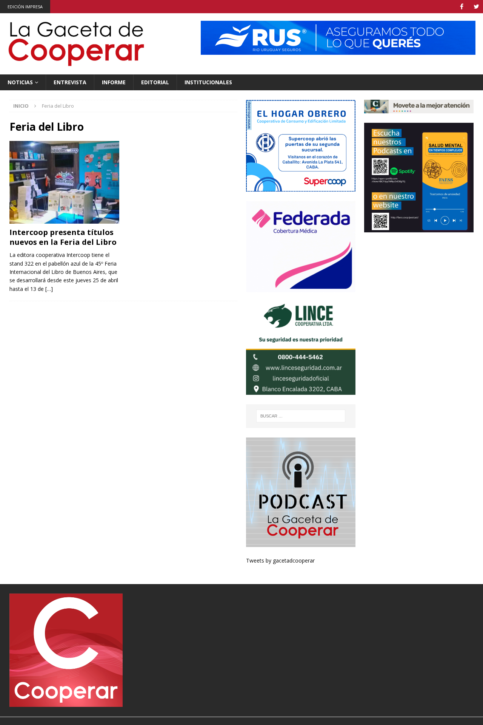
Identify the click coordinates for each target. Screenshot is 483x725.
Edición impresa (25, 6)
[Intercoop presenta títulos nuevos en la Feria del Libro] (64, 182)
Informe (114, 82)
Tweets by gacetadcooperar (280, 560)
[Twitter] (476, 6)
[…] (49, 288)
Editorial (155, 82)
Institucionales (208, 82)
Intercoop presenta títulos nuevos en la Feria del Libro (63, 237)
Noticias (20, 82)
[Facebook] (461, 6)
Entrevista (70, 82)
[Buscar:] (300, 416)
